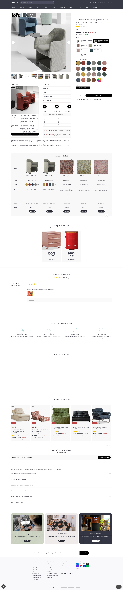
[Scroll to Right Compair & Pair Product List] (106, 215)
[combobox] (37, 2)
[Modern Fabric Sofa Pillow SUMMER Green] (83, 166)
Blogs (33, 571)
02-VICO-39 (99, 63)
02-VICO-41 (104, 63)
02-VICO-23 (94, 63)
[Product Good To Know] (25, 110)
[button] (18, 283)
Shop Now (32, 211)
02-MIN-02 (88, 74)
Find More (27, 540)
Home (77, 17)
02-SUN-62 (104, 68)
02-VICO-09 (78, 63)
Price (77, 29)
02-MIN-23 (83, 80)
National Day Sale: (50, 130)
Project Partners (35, 573)
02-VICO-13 (83, 63)
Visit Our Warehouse (36, 577)
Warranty (49, 571)
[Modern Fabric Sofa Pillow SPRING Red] (66, 166)
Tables (38, 7)
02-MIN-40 (94, 80)
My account (49, 577)
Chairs (46, 7)
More (70, 7)
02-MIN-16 (94, 74)
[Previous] (13, 42)
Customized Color (99, 80)
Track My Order (50, 563)
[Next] (68, 42)
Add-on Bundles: (50, 134)
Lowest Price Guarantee (52, 573)
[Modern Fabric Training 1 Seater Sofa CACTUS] (32, 166)
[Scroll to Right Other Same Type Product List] (108, 444)
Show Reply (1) (31, 300)
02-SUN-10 (78, 68)
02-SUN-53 (99, 68)
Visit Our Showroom (36, 575)
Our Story (34, 563)
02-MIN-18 (99, 74)
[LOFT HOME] (14, 2)
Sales (87, 7)
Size (77, 85)
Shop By (79, 7)
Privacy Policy (71, 587)
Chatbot (59, 469)
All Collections (35, 579)
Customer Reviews (36, 567)
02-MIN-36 (88, 80)
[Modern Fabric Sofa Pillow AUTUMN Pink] (101, 166)
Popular (13, 7)
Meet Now (61, 540)
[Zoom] (41, 42)
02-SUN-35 (88, 68)
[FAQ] (27, 523)
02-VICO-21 (88, 63)
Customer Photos (36, 569)
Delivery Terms (50, 567)
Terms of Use (64, 587)
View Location (96, 540)
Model (77, 37)
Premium (22, 7)
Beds (54, 7)
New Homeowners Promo (52, 575)
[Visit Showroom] (95, 523)
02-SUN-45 (94, 68)
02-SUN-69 (78, 74)
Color (81, 59)
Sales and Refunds (51, 569)
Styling (95, 7)
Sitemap (78, 587)
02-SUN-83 (83, 74)
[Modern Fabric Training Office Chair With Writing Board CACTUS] (49, 166)
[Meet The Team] (61, 523)
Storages (62, 7)
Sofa (69, 134)
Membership (49, 565)
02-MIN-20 (104, 74)
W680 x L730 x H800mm (83, 87)
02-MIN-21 (78, 80)
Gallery (33, 565)
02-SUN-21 (83, 68)
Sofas (30, 7)
